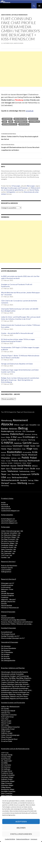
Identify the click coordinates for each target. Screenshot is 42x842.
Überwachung (5, 485)
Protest (3, 461)
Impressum (34, 839)
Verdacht (23, 480)
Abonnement (7, 119)
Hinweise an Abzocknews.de (10, 608)
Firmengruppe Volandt (8, 711)
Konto (35, 449)
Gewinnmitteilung (6, 446)
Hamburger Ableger (7, 545)
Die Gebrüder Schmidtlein (9, 533)
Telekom (32, 471)
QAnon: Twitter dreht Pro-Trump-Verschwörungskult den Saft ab (19, 136)
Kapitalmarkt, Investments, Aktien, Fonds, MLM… (16, 690)
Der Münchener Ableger (8, 537)
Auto (38, 425)
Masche (24, 455)
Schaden (10, 463)
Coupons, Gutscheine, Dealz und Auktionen (14, 682)
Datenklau (5, 434)
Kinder (24, 449)
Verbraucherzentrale (10, 480)
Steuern (26, 469)
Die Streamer (5, 656)
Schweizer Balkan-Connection (10, 727)
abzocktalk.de (5, 507)
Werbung (22, 483)
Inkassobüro (17, 449)
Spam (3, 469)
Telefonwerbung (24, 471)
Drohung (34, 434)
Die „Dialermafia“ (6, 551)
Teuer (3, 474)
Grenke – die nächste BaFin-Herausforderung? (17, 333)
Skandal (13, 466)
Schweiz (29, 463)
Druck (3, 437)
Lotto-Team (4, 719)
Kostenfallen (34, 121)
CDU (23, 431)
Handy (3, 449)
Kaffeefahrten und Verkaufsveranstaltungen (14, 688)
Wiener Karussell (6, 737)
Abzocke (7, 424)
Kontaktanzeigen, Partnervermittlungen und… (15, 692)
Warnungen (31, 186)
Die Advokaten (6, 646)
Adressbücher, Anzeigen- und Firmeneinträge (15, 676)
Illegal (9, 449)
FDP (18, 440)
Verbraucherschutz (20, 477)
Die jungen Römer (6, 771)
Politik (25, 457)
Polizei (33, 457)
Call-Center (18, 431)
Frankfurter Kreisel (7, 547)
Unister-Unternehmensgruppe (10, 531)
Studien (3, 471)
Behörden (13, 428)
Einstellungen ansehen (21, 834)
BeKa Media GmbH (20, 119)
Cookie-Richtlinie (10, 839)
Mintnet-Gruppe (6, 723)
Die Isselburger (5, 769)
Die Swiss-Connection (8, 541)
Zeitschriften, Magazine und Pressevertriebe (14, 698)
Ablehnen (21, 828)
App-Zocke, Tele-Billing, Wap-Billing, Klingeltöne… (16, 678)
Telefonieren (12, 471)
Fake (10, 121)
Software (35, 466)
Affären (16, 425)
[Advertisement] (21, 69)
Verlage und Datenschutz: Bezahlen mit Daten (17, 364)
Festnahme (23, 440)
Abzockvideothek (6, 605)
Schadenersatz (18, 463)
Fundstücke (4, 597)
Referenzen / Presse (7, 589)
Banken (4, 428)
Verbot (9, 477)
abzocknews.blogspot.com (9, 523)
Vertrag (30, 480)
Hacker (33, 446)
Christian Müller (6, 757)
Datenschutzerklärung (22, 839)
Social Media (24, 465)
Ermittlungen (29, 437)
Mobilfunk (14, 458)
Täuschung (15, 474)
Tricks (9, 474)
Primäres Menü (39, 5)
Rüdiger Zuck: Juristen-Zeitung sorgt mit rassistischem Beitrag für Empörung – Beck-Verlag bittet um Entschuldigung (20, 380)
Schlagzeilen (11, 192)
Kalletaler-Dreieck (6, 779)
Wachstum (13, 483)
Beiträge (4, 188)
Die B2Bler (4, 763)
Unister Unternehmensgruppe (10, 735)
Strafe (32, 468)
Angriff (22, 425)
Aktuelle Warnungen (19, 15)
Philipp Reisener (6, 787)
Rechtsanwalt (34, 460)
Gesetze (35, 443)
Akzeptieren (21, 822)
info (22, 531)
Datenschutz (17, 433)
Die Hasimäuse (5, 767)
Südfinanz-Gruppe (6, 733)
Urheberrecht (25, 474)
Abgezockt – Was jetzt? (8, 599)
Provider (8, 461)
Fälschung (31, 440)
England (19, 437)
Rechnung (23, 460)
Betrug (23, 428)
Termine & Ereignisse (7, 595)
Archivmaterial (9, 190)
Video (36, 480)
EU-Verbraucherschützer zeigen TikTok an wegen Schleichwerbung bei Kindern (18, 340)
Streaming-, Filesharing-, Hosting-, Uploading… (15, 694)
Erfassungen (16, 186)
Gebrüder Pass (5, 713)
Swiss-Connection (6, 795)
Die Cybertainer (6, 553)
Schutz (24, 463)
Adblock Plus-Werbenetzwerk (10, 707)
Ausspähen (33, 425)
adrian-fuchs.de (6, 509)
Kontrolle (3, 452)
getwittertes (19, 190)
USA (3, 477)
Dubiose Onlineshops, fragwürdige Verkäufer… (15, 684)
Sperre (8, 469)
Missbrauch (32, 455)
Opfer (19, 458)
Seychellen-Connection (8, 791)
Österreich (31, 483)
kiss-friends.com (21, 121)
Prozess (15, 460)
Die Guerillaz (5, 709)
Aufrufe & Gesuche (7, 568)
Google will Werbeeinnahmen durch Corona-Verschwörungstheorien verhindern (20, 147)
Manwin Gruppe (6, 721)
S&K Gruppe (5, 725)
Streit (38, 469)
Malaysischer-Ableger (8, 781)
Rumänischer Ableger (7, 543)
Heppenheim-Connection (9, 715)
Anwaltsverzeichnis (7, 585)
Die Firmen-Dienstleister (8, 648)
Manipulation (16, 455)
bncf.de (3, 502)
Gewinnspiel (18, 446)
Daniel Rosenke (6, 759)
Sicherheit (5, 465)
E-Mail (14, 437)
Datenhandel (30, 431)
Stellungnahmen (6, 572)
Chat (4, 121)
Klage (29, 448)
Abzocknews (6, 15)
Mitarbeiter (5, 458)
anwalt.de (29, 111)
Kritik (35, 452)
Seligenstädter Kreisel (7, 729)
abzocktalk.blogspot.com (9, 521)
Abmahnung (6, 420)
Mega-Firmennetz (6, 783)
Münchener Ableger (7, 785)
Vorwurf (5, 483)
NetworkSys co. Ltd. (9, 124)
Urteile (35, 474)
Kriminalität (27, 452)
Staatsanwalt (17, 468)
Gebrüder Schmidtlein (8, 775)
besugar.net (33, 119)
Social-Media (34, 190)
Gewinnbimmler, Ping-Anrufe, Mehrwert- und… (15, 686)
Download (28, 434)
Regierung (4, 463)
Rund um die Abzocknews (9, 565)
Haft (38, 446)
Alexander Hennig (6, 755)
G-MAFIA (7, 442)
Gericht (27, 442)
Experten (4, 440)
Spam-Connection (6, 549)
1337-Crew (5, 555)
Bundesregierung (7, 431)
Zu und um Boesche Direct (9, 739)
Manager (8, 455)
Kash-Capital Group (7, 717)
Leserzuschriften (6, 570)
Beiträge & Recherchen (8, 601)
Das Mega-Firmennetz (8, 539)
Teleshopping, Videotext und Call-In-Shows (14, 696)
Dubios (8, 437)
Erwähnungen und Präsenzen (18, 188)
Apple (27, 425)
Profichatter (24, 124)
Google (26, 446)
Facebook (12, 439)
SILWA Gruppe (5, 731)
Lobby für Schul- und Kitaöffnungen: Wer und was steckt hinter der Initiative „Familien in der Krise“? (20, 318)
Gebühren (18, 443)
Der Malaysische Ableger (9, 535)
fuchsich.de (4, 504)
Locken (3, 455)
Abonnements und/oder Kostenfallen (12, 674)
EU (37, 437)
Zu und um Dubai (6, 741)
